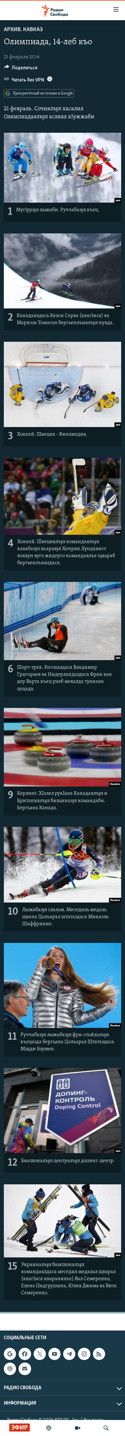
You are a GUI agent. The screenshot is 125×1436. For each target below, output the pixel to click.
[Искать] (106, 1428)
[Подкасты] (10, 1369)
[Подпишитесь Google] (10, 1354)
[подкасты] (48, 1428)
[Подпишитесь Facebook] (25, 1354)
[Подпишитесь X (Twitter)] (40, 1354)
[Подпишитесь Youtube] (54, 1354)
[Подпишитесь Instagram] (84, 1354)
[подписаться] (25, 1369)
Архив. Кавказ (23, 30)
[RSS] (99, 1354)
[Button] (21, 69)
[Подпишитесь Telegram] (69, 1354)
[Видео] (77, 1428)
